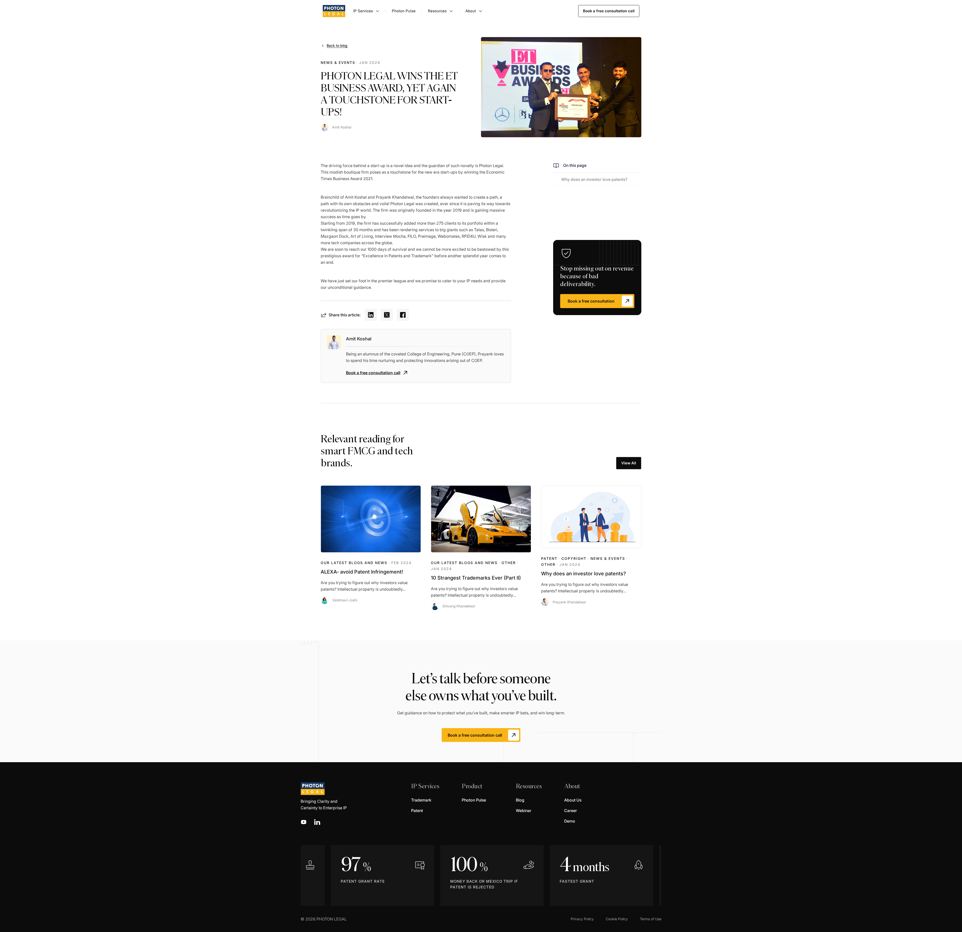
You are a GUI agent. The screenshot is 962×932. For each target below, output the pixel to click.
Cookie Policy (617, 919)
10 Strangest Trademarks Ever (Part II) (476, 578)
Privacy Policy (582, 919)
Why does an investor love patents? (583, 574)
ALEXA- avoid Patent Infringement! (362, 572)
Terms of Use (650, 919)
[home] (334, 11)
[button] (366, 11)
